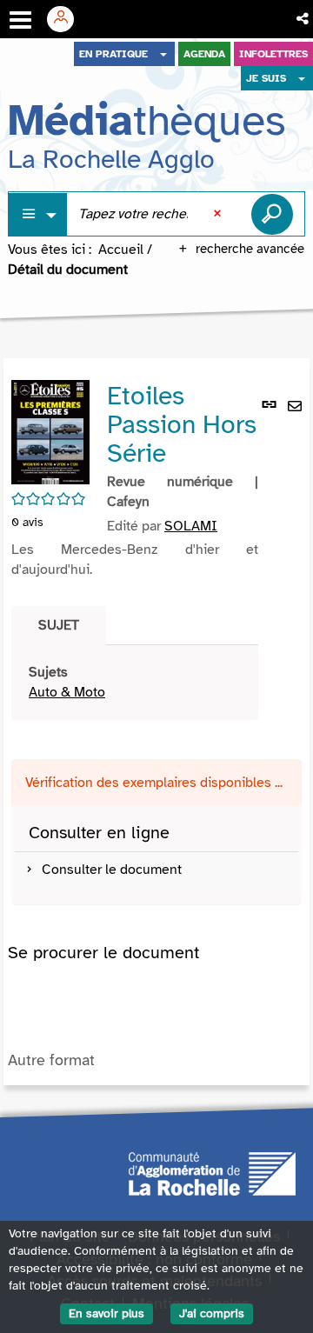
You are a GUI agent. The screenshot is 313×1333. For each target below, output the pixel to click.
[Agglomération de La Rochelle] (212, 1172)
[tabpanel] (135, 683)
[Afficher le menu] (20, 20)
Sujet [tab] (58, 625)
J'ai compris (211, 1313)
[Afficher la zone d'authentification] (67, 19)
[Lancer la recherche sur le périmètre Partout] (272, 214)
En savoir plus (106, 1313)
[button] (304, 19)
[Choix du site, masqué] (163, 54)
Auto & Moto (67, 692)
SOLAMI (190, 526)
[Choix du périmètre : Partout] (38, 214)
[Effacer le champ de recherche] (219, 214)
